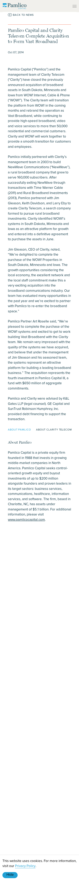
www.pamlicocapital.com (26, 519)
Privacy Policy (25, 865)
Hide (10, 874)
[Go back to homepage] (14, 6)
